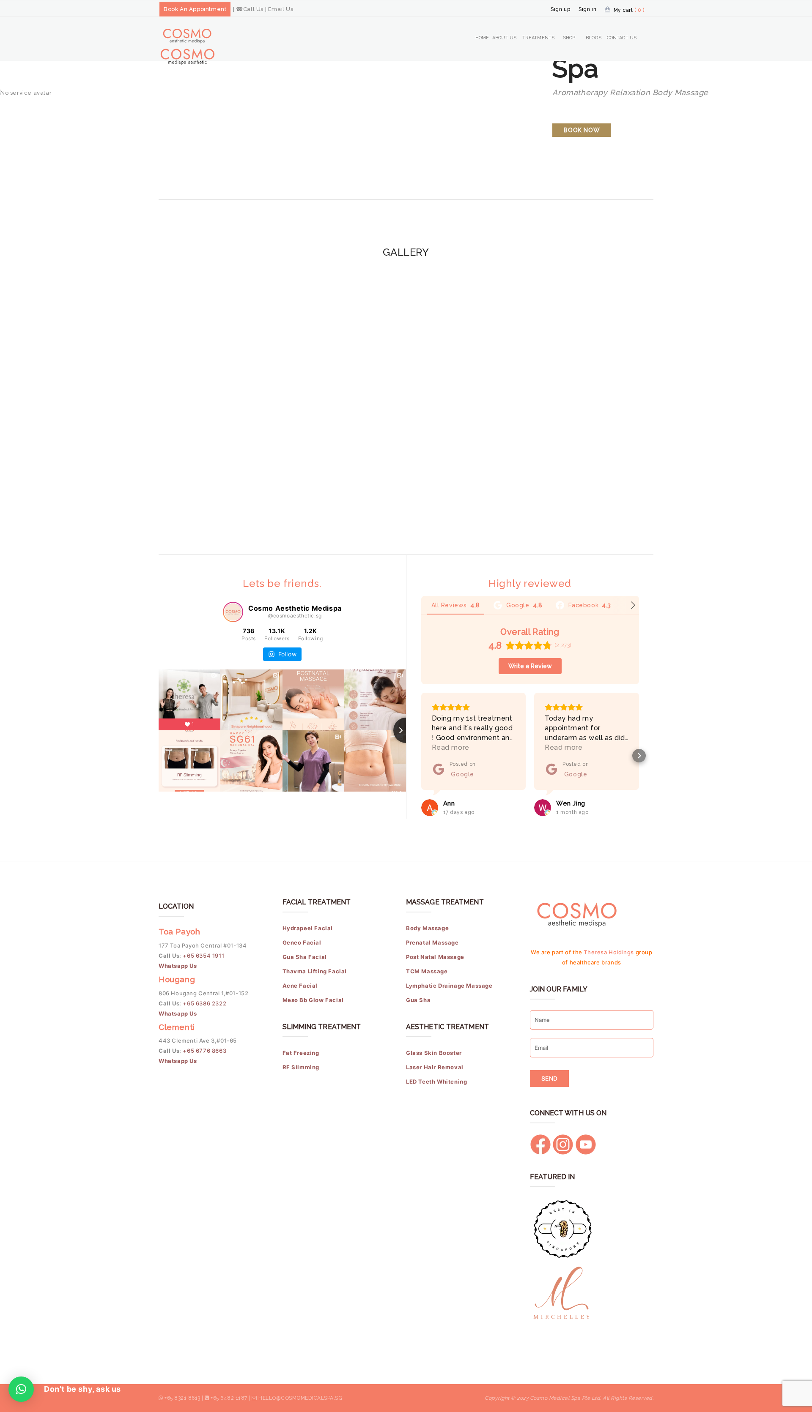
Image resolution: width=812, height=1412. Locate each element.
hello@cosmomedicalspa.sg (300, 1398)
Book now (582, 130)
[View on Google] (429, 807)
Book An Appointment (195, 9)
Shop (569, 38)
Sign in (587, 9)
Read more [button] (450, 747)
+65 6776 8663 (204, 1050)
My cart (629, 10)
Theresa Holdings (609, 952)
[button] (421, 755)
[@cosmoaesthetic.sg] (233, 612)
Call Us (253, 9)
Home (482, 38)
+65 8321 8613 (182, 1398)
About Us (504, 38)
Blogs (593, 38)
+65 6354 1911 (204, 955)
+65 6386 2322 (204, 1003)
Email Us (281, 9)
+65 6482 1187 (229, 1398)
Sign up (560, 9)
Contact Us (621, 38)
